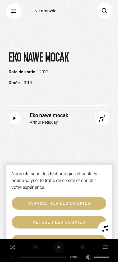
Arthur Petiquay (44, 122)
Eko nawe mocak (49, 115)
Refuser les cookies (59, 222)
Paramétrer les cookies (59, 203)
